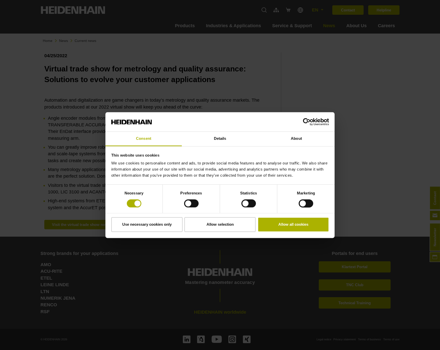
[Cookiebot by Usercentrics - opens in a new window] (306, 122)
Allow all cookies (293, 224)
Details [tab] (220, 138)
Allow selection (220, 224)
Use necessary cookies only (147, 224)
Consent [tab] (143, 138)
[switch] (191, 203)
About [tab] (296, 138)
